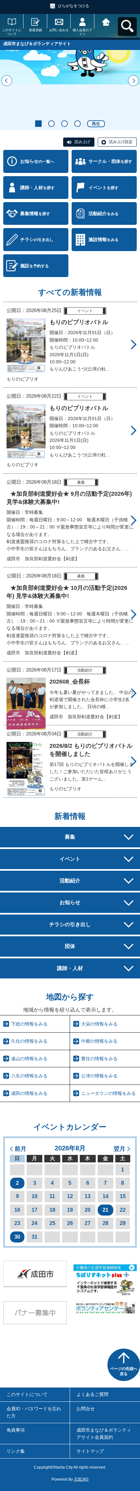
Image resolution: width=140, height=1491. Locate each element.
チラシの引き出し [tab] (70, 924)
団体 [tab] (70, 946)
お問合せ (86, 1408)
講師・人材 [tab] (70, 968)
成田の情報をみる (29, 1093)
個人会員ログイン (82, 32)
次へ (133, 80)
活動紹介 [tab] (70, 880)
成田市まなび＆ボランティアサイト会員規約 (104, 1433)
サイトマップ (90, 1451)
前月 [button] (20, 1149)
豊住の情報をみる (99, 1058)
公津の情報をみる (99, 1075)
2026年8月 (70, 1148)
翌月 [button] (119, 1149)
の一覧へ (37, 161)
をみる (104, 213)
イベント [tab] (70, 859)
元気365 (81, 1479)
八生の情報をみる (29, 1075)
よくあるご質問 (92, 1394)
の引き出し (36, 239)
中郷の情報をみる (99, 1041)
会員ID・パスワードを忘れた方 (34, 1412)
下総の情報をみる (29, 1023)
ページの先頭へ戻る (123, 1371)
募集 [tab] (70, 837)
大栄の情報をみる (99, 1023)
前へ (6, 80)
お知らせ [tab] (70, 902)
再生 (96, 123)
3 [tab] (64, 123)
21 (105, 1210)
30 (17, 1237)
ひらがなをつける (73, 6)
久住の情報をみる (29, 1041)
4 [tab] (77, 123)
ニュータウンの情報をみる (108, 1093)
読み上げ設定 (121, 141)
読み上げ (82, 141)
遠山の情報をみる (29, 1058)
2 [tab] (51, 123)
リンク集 (16, 1451)
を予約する (34, 265)
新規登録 (35, 30)
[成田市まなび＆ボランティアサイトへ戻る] (106, 21)
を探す (110, 161)
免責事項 (16, 1430)
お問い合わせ (59, 30)
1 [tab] (38, 123)
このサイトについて (11, 32)
